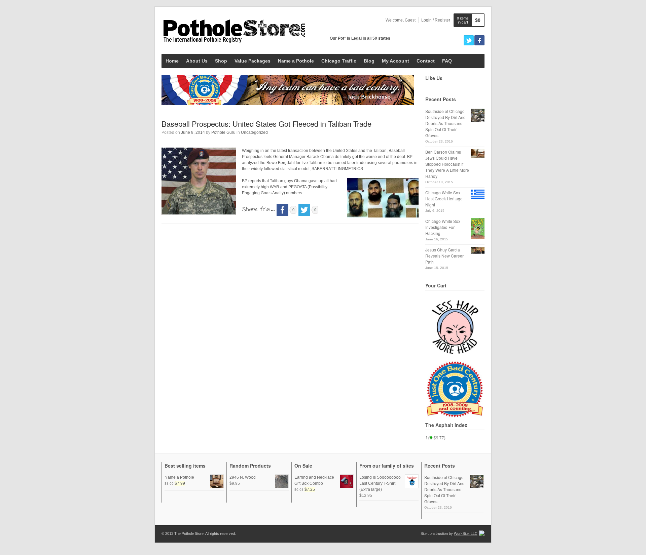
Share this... (258, 209)
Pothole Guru (223, 132)
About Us (197, 61)
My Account (395, 61)
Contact (426, 61)
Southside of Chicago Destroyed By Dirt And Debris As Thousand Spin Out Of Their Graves (445, 123)
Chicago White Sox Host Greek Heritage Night (444, 198)
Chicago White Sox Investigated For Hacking (442, 227)
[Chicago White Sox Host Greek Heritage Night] (478, 194)
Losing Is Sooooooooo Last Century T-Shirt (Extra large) (380, 483)
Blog (369, 61)
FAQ (447, 61)
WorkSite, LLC (465, 533)
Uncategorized (254, 132)
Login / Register (435, 20)
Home (172, 61)
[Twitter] (469, 40)
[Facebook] (479, 40)
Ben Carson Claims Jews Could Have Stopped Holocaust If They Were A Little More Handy (447, 164)
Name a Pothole (296, 61)
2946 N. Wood (242, 477)
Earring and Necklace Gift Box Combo (314, 480)
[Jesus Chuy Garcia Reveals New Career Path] (478, 250)
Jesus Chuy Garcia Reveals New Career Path (444, 256)
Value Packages (253, 61)
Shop (221, 61)
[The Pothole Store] (234, 30)
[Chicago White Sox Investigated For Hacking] (478, 228)
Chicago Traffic (338, 61)
